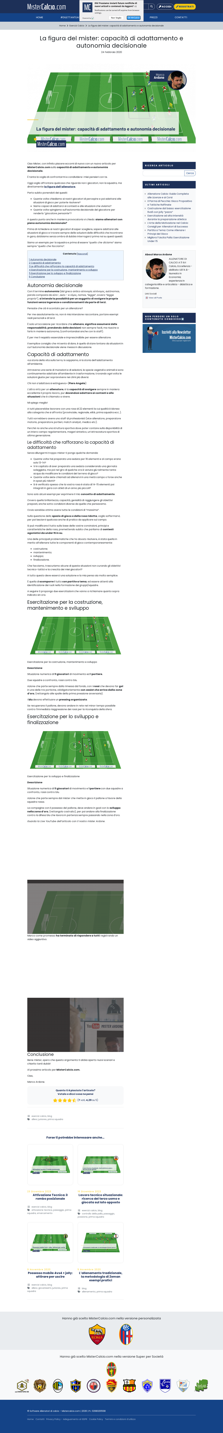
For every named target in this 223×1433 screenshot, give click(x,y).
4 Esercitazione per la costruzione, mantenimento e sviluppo (63, 269)
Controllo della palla (92, 1213)
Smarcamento (44, 1213)
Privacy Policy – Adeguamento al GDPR (66, 1419)
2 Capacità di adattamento (45, 262)
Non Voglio (116, 18)
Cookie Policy (96, 1419)
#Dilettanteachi (72, 17)
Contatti (181, 17)
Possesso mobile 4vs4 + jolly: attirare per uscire (50, 1275)
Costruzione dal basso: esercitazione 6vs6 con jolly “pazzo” (169, 210)
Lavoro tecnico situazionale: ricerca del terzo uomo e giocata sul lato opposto (101, 1198)
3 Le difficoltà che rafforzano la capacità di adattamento (61, 266)
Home (39, 17)
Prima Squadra (55, 1119)
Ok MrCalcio (134, 18)
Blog (49, 1116)
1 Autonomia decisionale (42, 259)
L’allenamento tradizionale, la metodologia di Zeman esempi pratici (100, 1276)
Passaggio (58, 1210)
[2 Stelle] (60, 1100)
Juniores (42, 1119)
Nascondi (82, 253)
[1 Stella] (55, 1100)
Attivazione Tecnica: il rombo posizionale (50, 1197)
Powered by (87, 18)
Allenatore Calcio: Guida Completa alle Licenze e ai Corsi (168, 195)
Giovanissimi (44, 1287)
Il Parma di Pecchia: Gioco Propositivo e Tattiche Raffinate (169, 202)
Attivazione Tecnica (42, 1210)
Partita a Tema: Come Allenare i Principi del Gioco (166, 232)
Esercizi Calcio (39, 1116)
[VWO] (94, 18)
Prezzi (153, 17)
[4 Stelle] (70, 1100)
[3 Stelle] (65, 1100)
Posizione (83, 1216)
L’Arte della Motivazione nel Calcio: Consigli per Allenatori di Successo (167, 224)
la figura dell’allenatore (59, 186)
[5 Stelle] (74, 1100)
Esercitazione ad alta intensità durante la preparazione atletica (166, 217)
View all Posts (155, 297)
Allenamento (89, 1291)
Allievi (34, 1119)
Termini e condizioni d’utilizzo (120, 1419)
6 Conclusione (37, 276)
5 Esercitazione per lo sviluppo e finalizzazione (55, 273)
